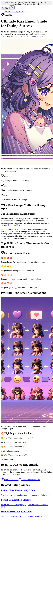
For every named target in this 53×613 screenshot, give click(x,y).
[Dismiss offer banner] (12, 7)
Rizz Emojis (10, 574)
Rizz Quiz (10, 577)
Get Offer (5, 8)
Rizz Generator (12, 558)
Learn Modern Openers (30, 480)
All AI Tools (11, 560)
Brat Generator (12, 590)
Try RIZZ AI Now (11, 480)
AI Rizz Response (13, 549)
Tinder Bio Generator (14, 554)
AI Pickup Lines (12, 552)
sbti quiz (9, 583)
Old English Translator (15, 572)
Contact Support (12, 600)
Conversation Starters (14, 579)
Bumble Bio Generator (15, 556)
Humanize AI (11, 585)
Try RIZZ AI (20, 12)
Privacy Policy (11, 604)
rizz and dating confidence (11, 225)
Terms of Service (12, 606)
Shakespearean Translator (16, 570)
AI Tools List (11, 581)
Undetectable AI (12, 588)
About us (9, 602)
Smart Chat (10, 547)
